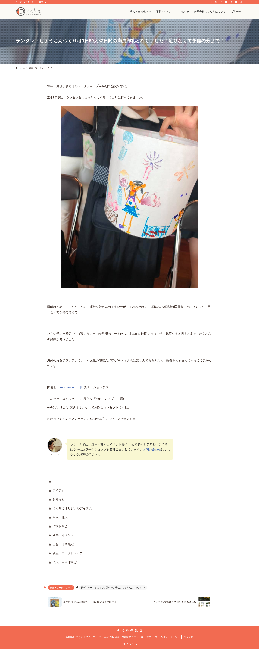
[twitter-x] (216, 2)
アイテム (59, 490)
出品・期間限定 (63, 544)
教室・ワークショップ (68, 553)
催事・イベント (63, 535)
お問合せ (188, 637)
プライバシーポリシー (167, 637)
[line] (226, 2)
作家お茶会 (60, 526)
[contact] (235, 2)
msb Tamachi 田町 (71, 387)
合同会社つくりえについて (80, 637)
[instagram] (221, 2)
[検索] (240, 2)
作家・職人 (60, 517)
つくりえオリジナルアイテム (72, 508)
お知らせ (59, 499)
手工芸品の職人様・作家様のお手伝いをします (125, 637)
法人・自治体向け (65, 562)
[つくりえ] (28, 11)
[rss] (230, 2)
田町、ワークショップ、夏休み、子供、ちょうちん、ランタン (113, 587)
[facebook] (211, 2)
